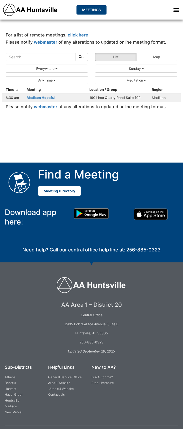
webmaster (45, 42)
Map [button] (156, 57)
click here (78, 34)
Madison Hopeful (41, 98)
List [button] (115, 57)
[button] (176, 9)
